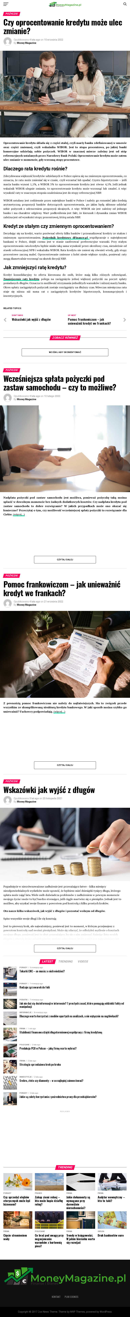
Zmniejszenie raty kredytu (21, 279)
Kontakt (56, 1297)
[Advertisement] (65, 1137)
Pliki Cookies (71, 1297)
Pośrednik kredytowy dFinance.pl (65, 237)
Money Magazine (26, 43)
